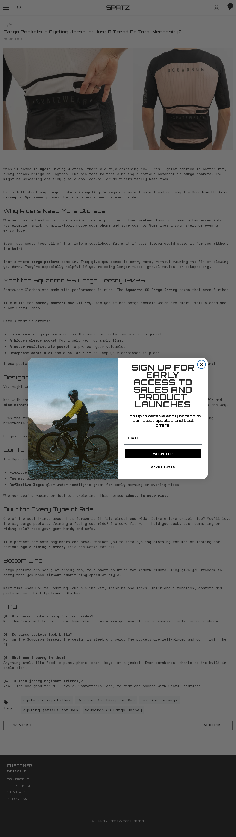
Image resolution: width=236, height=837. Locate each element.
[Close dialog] (201, 364)
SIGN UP (163, 453)
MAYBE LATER (163, 467)
